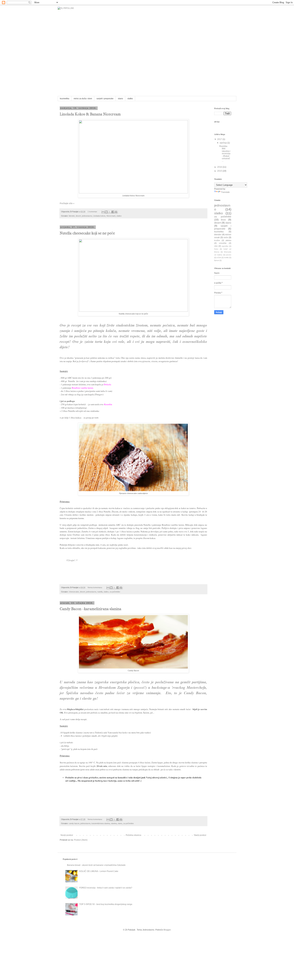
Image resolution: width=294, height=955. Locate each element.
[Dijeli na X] (109, 212)
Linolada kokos (99, 216)
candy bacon (74, 823)
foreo (216, 249)
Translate (225, 192)
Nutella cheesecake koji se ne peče (87, 233)
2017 (220, 139)
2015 (220, 171)
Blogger (167, 930)
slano (120, 98)
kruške (217, 240)
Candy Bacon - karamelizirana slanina (90, 609)
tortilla (226, 257)
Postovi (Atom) (80, 840)
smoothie (222, 243)
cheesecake (74, 592)
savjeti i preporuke (104, 98)
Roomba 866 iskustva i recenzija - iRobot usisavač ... (224, 153)
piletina (228, 240)
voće (226, 237)
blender (72, 216)
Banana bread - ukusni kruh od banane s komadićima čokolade (96, 865)
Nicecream (111, 216)
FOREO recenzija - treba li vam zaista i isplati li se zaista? (105, 888)
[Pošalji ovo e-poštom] (103, 212)
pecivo (228, 255)
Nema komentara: (95, 587)
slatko (130, 98)
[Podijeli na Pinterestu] (116, 212)
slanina (114, 823)
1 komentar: (93, 212)
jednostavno (87, 216)
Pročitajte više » (67, 203)
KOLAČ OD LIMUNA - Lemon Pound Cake (98, 871)
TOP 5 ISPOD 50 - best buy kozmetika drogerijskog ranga (105, 904)
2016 (220, 167)
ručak (219, 257)
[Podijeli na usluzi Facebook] (113, 212)
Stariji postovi (200, 835)
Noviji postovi (67, 835)
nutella (100, 592)
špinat (216, 260)
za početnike (115, 592)
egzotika (225, 246)
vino (216, 246)
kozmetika (64, 98)
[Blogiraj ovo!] (106, 212)
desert (78, 216)
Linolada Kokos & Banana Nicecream (90, 114)
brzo (223, 219)
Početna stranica (133, 835)
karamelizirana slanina (101, 823)
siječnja (223, 143)
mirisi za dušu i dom (83, 98)
